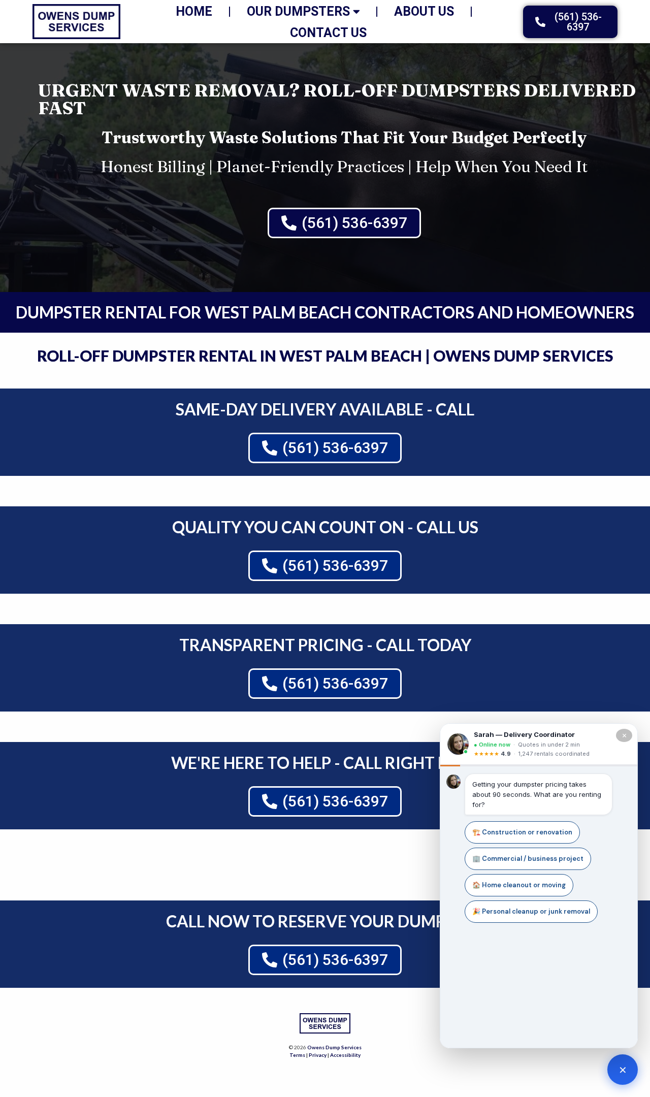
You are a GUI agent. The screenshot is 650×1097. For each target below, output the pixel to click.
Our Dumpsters (298, 11)
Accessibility (345, 1055)
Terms (297, 1055)
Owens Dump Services (334, 1047)
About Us (424, 11)
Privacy (318, 1055)
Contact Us (328, 32)
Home (194, 11)
